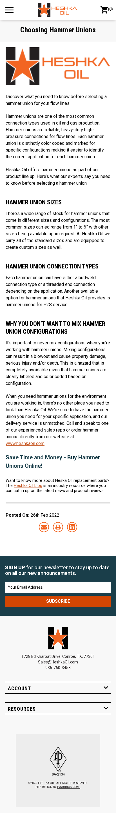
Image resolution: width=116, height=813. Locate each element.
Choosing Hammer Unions (58, 30)
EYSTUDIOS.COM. (68, 787)
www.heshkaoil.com (25, 443)
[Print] (58, 527)
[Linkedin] (72, 527)
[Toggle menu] (12, 9)
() (109, 9)
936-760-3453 (58, 667)
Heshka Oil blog (28, 485)
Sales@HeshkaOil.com (58, 662)
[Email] (44, 527)
